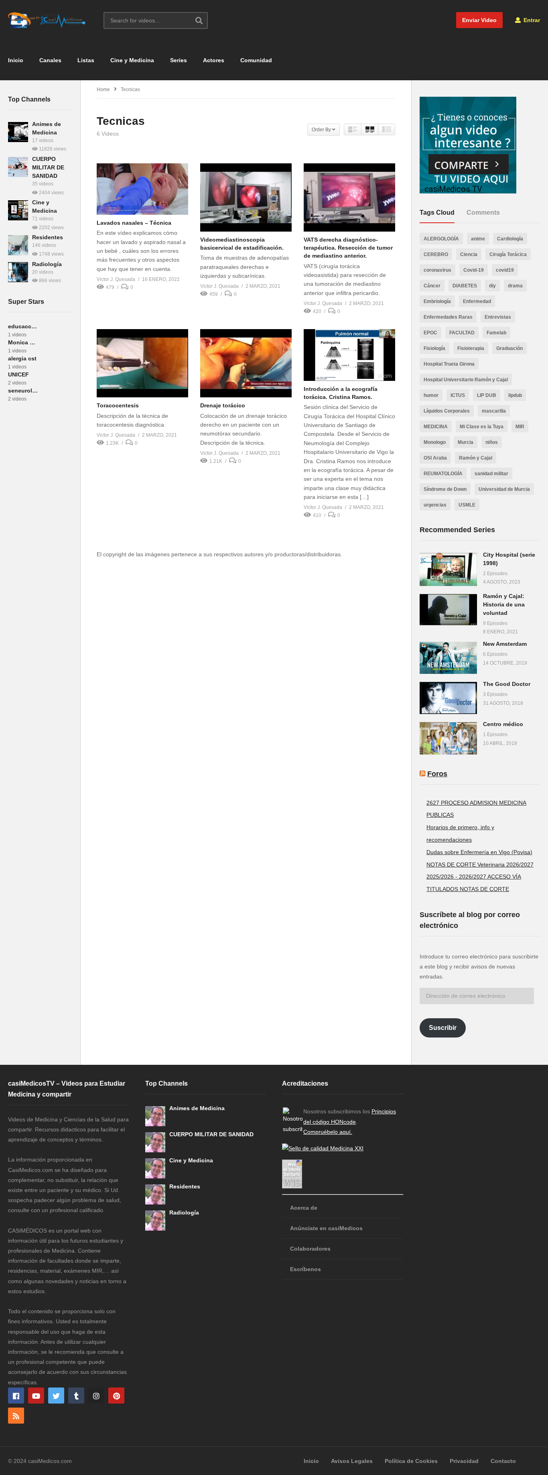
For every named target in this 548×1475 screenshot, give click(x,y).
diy (492, 286)
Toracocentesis (118, 405)
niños (491, 442)
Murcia (465, 442)
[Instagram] (96, 1396)
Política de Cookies (411, 1461)
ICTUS (458, 395)
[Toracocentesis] (142, 363)
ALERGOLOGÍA (441, 239)
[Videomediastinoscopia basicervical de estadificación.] (246, 197)
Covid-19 (473, 270)
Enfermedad (477, 301)
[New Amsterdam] (448, 658)
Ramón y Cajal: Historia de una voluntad (504, 604)
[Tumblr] (76, 1396)
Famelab (496, 333)
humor (431, 395)
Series (178, 60)
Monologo (435, 442)
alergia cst (22, 358)
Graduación (509, 348)
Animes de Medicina (197, 1108)
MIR (520, 426)
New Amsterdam (505, 644)
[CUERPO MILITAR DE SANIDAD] (18, 167)
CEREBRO (436, 254)
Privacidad (464, 1461)
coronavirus (437, 270)
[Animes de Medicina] (18, 132)
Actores (213, 60)
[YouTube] (36, 1396)
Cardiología (510, 239)
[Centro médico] (448, 738)
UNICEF (18, 374)
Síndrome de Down (445, 489)
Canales (50, 60)
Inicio (15, 60)
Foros (437, 774)
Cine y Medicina (132, 60)
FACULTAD (462, 333)
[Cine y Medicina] (18, 210)
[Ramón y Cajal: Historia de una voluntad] (448, 609)
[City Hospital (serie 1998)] (448, 569)
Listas (85, 60)
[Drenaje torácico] (246, 363)
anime (478, 239)
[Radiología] (18, 272)
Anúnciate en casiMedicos (326, 1228)
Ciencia (468, 254)
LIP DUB (486, 395)
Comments (483, 212)
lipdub (515, 395)
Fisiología (434, 348)
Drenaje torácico (222, 405)
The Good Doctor (506, 684)
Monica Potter (23, 342)
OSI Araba (435, 458)
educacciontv (23, 326)
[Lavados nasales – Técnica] (142, 189)
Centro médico (503, 724)
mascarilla (494, 411)
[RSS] (16, 1416)
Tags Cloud (437, 212)
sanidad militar (491, 473)
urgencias (435, 505)
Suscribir (443, 1027)
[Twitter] (56, 1396)
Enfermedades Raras (448, 317)
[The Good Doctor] (448, 698)
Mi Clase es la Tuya (481, 426)
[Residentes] (18, 245)
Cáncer (432, 286)
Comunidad (256, 60)
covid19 (505, 270)
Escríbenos (305, 1269)
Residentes (47, 237)
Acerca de (303, 1207)
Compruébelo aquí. (327, 1132)
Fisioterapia (470, 348)
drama (515, 286)
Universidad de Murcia (504, 489)
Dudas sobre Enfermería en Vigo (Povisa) (479, 852)
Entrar (531, 20)
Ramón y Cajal (475, 458)
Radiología (47, 264)
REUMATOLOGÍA (443, 473)
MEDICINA (436, 426)
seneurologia (23, 390)
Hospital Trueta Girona (449, 364)
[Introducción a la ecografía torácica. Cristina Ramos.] (349, 354)
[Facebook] (16, 1396)
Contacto (503, 1461)
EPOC (430, 333)
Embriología (437, 301)
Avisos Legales (352, 1461)
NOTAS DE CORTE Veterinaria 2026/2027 (480, 864)
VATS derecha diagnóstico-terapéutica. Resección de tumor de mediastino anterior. (348, 247)
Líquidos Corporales (447, 411)
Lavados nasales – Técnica (134, 223)
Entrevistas (498, 317)
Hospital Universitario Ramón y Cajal (466, 379)
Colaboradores (310, 1248)
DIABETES (465, 286)
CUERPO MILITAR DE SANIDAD (48, 167)
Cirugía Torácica (508, 254)
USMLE (467, 505)
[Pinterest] (116, 1396)
